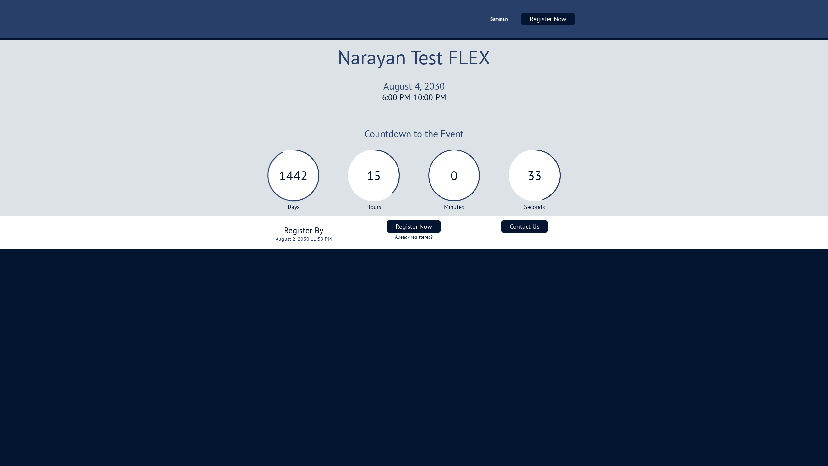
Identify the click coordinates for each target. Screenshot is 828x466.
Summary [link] (499, 19)
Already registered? (414, 237)
